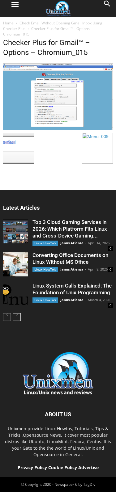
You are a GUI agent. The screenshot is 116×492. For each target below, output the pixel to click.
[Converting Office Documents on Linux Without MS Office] (15, 264)
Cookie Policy (63, 467)
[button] (107, 8)
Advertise (88, 467)
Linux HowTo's (45, 243)
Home (8, 23)
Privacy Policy (32, 467)
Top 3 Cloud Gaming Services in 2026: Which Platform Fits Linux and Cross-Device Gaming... (69, 229)
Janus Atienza (72, 243)
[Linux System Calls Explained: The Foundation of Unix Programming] (15, 294)
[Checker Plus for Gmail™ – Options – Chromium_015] (58, 128)
